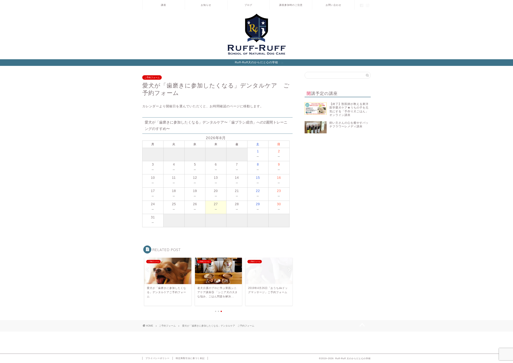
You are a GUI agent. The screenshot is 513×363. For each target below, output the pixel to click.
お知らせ (206, 4)
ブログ (248, 4)
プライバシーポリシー (157, 358)
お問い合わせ (333, 4)
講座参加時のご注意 (291, 4)
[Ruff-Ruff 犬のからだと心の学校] (256, 54)
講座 (163, 4)
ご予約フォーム (152, 77)
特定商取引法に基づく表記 (190, 358)
